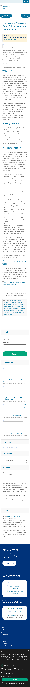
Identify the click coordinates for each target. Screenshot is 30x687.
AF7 (7, 39)
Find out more (11, 615)
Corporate (3, 641)
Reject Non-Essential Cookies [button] (15, 683)
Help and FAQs (4, 643)
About (2, 629)
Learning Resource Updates (8, 645)
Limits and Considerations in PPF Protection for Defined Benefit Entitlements (13, 306)
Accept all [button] (15, 679)
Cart (27, 2)
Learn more (9, 563)
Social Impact (4, 634)
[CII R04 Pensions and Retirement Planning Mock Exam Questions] (15, 285)
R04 (15, 39)
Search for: (6, 343)
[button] (15, 676)
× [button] (28, 651)
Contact (3, 633)
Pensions (10, 39)
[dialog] (15, 668)
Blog (2, 631)
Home (2, 627)
